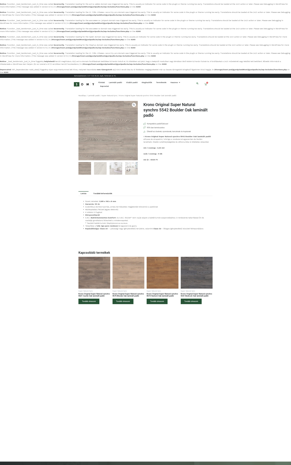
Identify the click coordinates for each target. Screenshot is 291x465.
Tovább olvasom (89, 301)
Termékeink (161, 82)
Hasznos (174, 82)
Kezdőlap (82, 96)
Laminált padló (115, 82)
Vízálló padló (132, 82)
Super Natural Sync (109, 96)
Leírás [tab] (83, 193)
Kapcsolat (104, 86)
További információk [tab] (102, 193)
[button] (197, 83)
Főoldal (101, 82)
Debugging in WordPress (274, 4)
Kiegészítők (147, 82)
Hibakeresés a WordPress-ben (13, 64)
